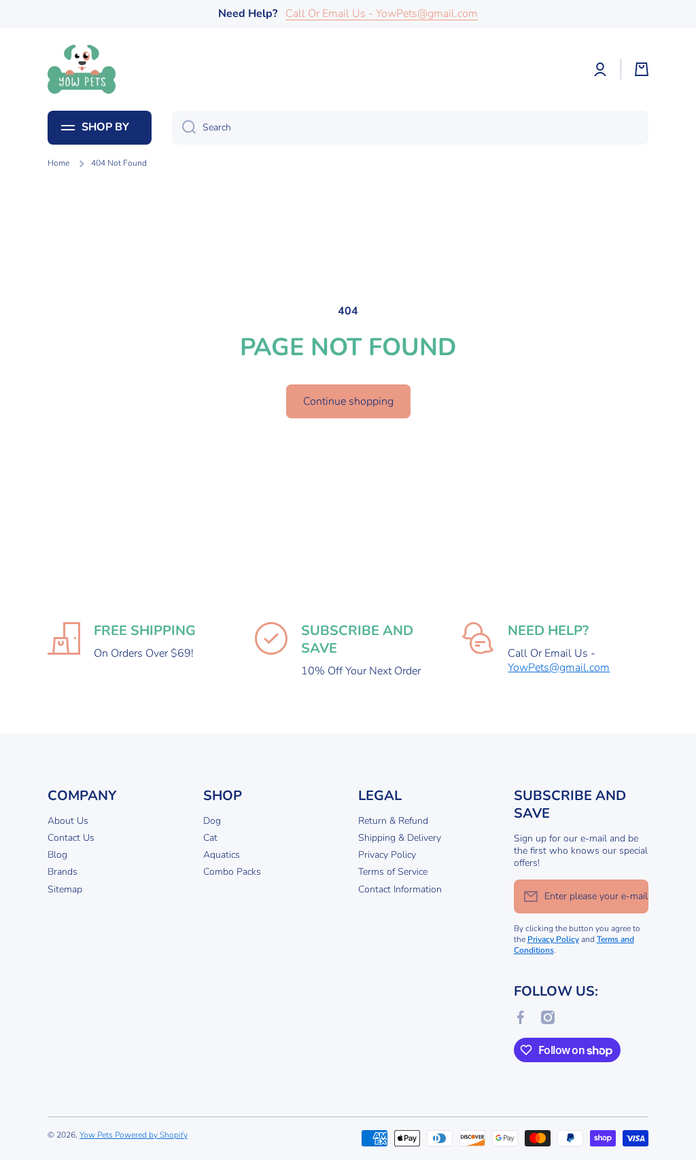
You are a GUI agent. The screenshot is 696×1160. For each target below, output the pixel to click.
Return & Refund (393, 820)
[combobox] (410, 128)
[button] (641, 69)
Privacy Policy (387, 854)
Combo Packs (232, 871)
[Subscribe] (631, 896)
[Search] (184, 128)
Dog (212, 820)
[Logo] (82, 69)
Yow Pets (97, 1134)
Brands (62, 871)
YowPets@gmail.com (559, 667)
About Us (68, 820)
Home (58, 163)
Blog (57, 854)
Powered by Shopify (151, 1134)
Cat (210, 837)
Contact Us (71, 837)
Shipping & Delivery (399, 837)
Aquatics (221, 854)
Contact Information (400, 889)
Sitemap (65, 889)
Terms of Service (393, 871)
